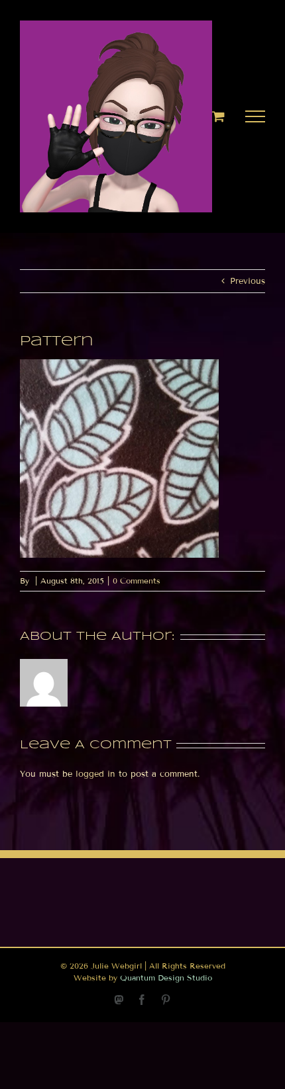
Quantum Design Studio (166, 977)
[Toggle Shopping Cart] (218, 116)
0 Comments (136, 581)
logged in (95, 774)
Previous (247, 281)
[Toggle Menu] (255, 116)
